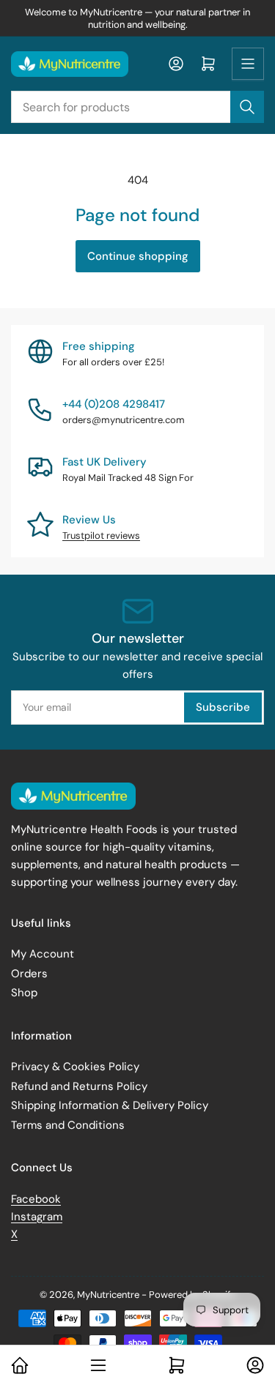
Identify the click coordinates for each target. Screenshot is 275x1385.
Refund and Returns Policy (79, 1086)
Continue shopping (137, 256)
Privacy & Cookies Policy (75, 1066)
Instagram (36, 1216)
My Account (42, 954)
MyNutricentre (108, 1294)
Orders (29, 973)
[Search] (247, 107)
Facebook (36, 1199)
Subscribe (223, 707)
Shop (24, 992)
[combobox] (137, 107)
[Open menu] (248, 64)
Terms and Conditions (68, 1125)
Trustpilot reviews (101, 535)
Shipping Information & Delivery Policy (109, 1105)
